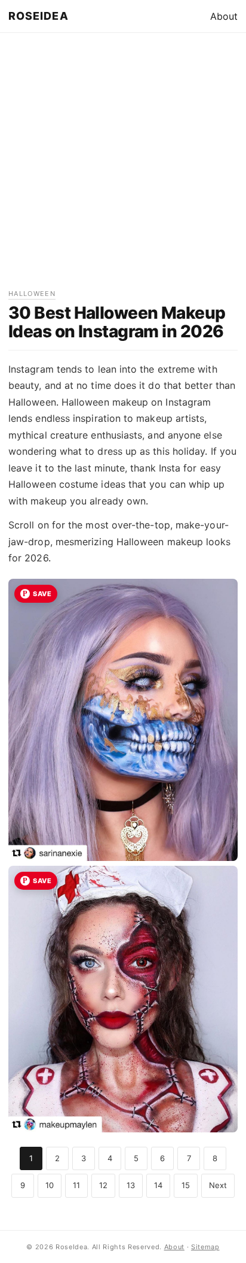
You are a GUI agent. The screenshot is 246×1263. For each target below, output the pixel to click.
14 (158, 1185)
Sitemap (205, 1247)
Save (42, 594)
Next (218, 1185)
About (224, 16)
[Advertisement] (123, 164)
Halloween (32, 293)
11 (76, 1185)
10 (49, 1185)
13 (131, 1185)
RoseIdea (38, 16)
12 (103, 1185)
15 (186, 1185)
